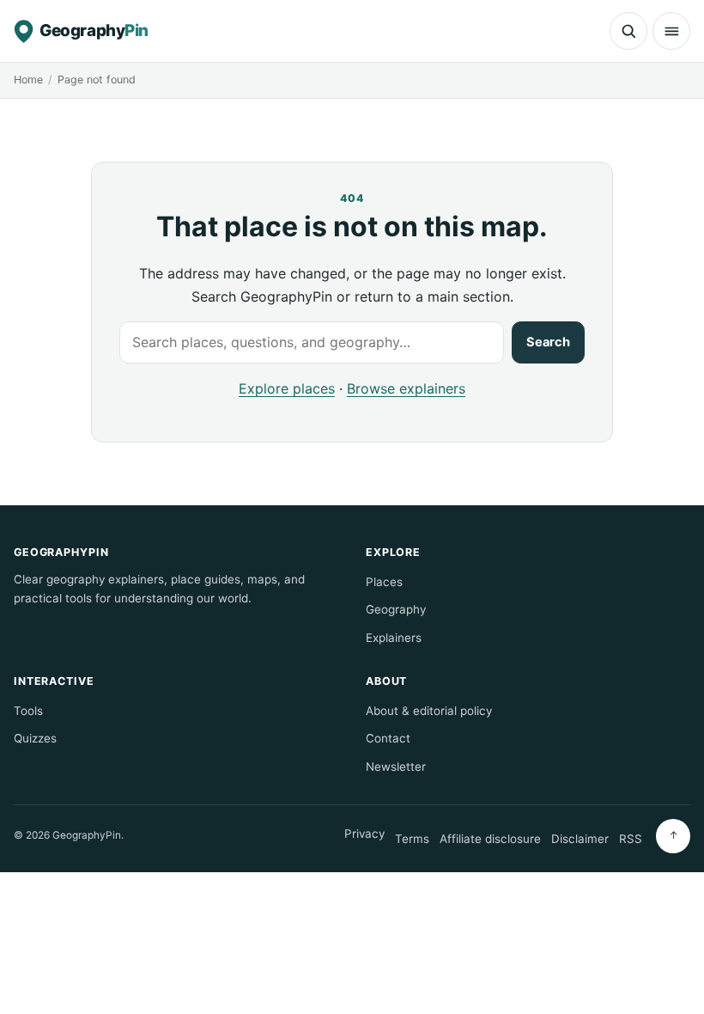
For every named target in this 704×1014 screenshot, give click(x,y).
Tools (28, 711)
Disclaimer (580, 839)
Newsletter (396, 766)
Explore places (287, 388)
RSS (630, 839)
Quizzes (35, 738)
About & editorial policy (429, 711)
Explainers (394, 637)
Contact (388, 738)
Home (28, 79)
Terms (412, 839)
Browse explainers (406, 388)
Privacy (364, 833)
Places (384, 582)
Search (548, 342)
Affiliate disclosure (490, 839)
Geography (396, 609)
